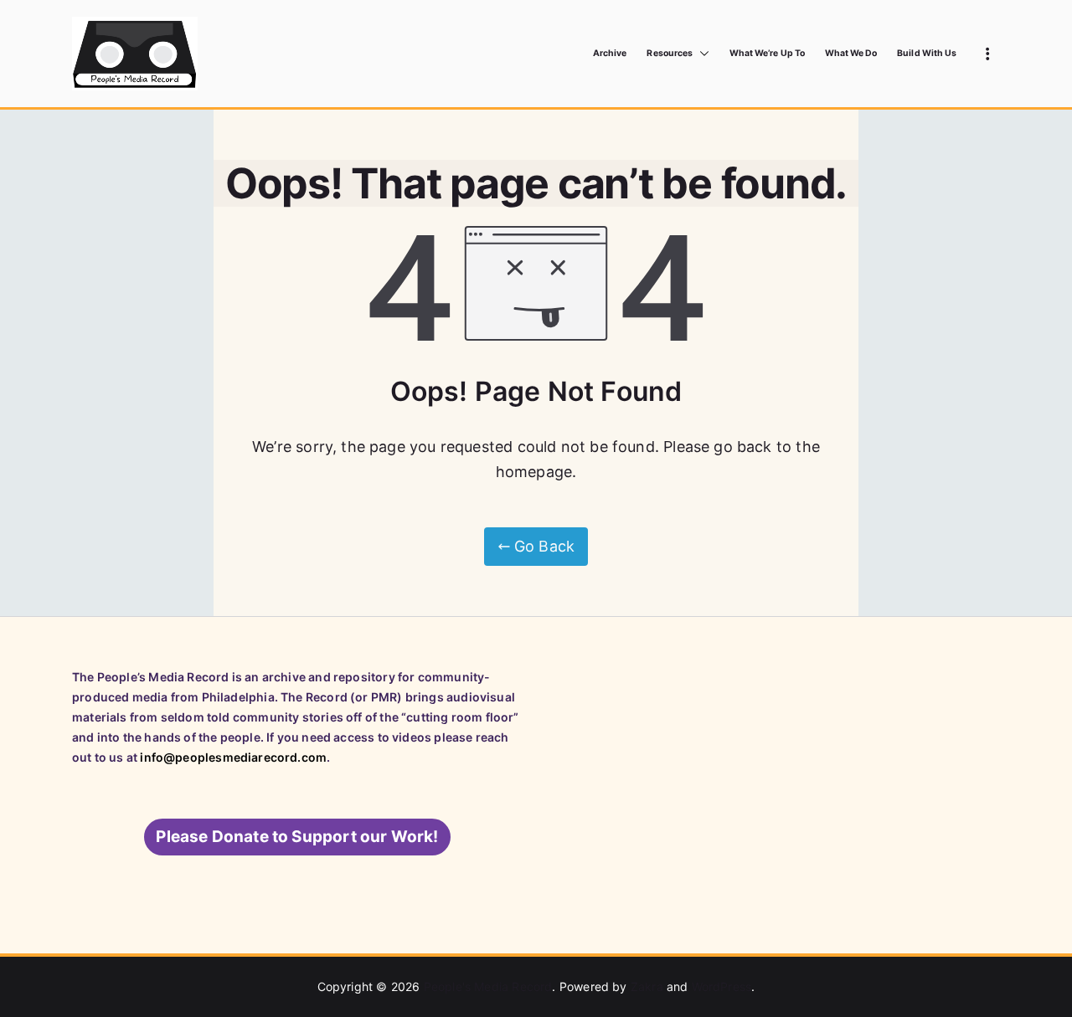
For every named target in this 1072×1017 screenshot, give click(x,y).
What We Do (851, 53)
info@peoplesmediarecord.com (233, 757)
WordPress (722, 986)
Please (297, 836)
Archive (609, 53)
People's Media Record (488, 986)
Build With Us (926, 53)
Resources (669, 53)
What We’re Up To (767, 53)
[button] (701, 53)
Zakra (647, 986)
